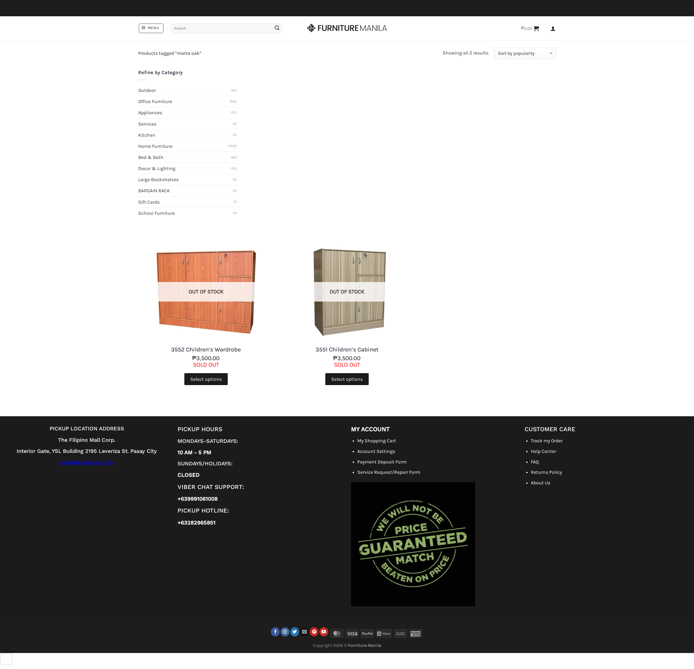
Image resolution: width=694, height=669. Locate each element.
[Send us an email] (304, 631)
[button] (151, 28)
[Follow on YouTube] (323, 631)
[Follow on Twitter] (294, 631)
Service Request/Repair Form (388, 472)
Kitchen (146, 135)
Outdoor (147, 90)
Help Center (543, 451)
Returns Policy (546, 472)
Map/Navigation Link (87, 462)
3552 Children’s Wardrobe (206, 349)
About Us (540, 482)
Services (147, 124)
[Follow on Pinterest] (314, 631)
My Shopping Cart (376, 440)
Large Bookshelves (158, 179)
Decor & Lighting (156, 168)
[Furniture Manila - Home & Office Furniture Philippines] (347, 28)
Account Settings (376, 451)
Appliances (150, 112)
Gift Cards (149, 202)
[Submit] (277, 28)
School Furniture (156, 213)
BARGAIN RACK (154, 190)
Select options (206, 379)
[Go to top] (6, 659)
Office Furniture (155, 101)
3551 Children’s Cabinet (347, 349)
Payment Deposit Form (382, 462)
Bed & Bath (150, 157)
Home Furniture (155, 146)
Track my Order (547, 440)
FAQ (535, 462)
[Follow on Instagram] (285, 631)
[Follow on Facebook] (275, 631)
